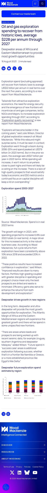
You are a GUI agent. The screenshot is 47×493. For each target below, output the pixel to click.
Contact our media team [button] (23, 13)
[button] (35, 4)
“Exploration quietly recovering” (18, 120)
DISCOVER (7, 445)
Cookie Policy (38, 466)
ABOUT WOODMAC (11, 458)
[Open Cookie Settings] (6, 487)
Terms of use (8, 466)
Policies (27, 466)
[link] (23, 431)
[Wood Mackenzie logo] (10, 4)
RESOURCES (8, 452)
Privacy (19, 466)
